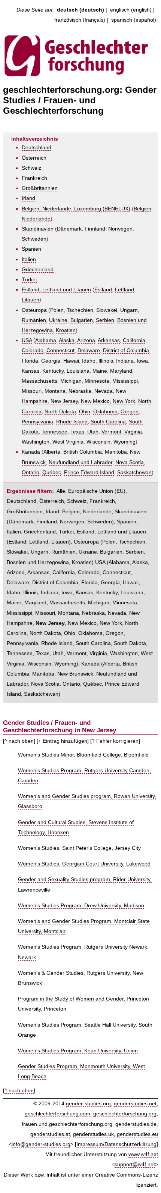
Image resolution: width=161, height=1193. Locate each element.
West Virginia (67, 442)
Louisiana (78, 371)
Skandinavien (38, 229)
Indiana (125, 361)
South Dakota (130, 643)
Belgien (142, 209)
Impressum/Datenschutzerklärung (116, 1144)
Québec (51, 472)
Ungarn (129, 310)
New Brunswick (75, 674)
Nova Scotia (129, 462)
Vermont (111, 432)
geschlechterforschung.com (57, 1114)
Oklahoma (105, 411)
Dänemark (69, 229)
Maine (99, 371)
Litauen (30, 300)
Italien (29, 259)
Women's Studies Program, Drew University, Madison (81, 905)
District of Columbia (126, 350)
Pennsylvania (37, 422)
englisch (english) (131, 10)
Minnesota (97, 381)
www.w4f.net (143, 1154)
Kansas (30, 371)
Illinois (105, 361)
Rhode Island (72, 422)
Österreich (34, 158)
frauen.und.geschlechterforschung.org (67, 1124)
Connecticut (60, 350)
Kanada (31, 452)
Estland (103, 289)
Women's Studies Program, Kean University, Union (78, 1050)
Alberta (51, 452)
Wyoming (124, 442)
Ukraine (58, 320)
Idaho (88, 361)
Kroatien (66, 330)
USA (27, 340)
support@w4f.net (135, 1164)
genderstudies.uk (93, 1134)
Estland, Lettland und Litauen (56, 289)
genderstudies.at (50, 1134)
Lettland (124, 289)
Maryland (121, 371)
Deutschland (36, 147)
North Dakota (60, 411)
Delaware (89, 350)
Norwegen (120, 229)
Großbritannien (40, 188)
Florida (30, 361)
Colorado (32, 350)
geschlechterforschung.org (125, 1114)
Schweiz (31, 168)
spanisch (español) (133, 20)
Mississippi (125, 381)
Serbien (105, 320)
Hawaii (71, 361)
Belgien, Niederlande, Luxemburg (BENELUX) (76, 209)
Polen (57, 310)
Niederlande (36, 219)
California (134, 340)
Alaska (67, 340)
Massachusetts (39, 381)
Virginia (133, 432)
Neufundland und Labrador (80, 462)
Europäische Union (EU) (96, 491)
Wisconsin (98, 442)
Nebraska (80, 391)
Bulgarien (81, 320)
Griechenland (38, 269)
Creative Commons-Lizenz (126, 1175)
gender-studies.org (88, 1103)
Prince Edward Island (89, 472)
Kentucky (53, 371)
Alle (61, 491)
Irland (28, 198)
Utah (92, 432)
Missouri (32, 391)
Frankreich (34, 178)
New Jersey (64, 401)
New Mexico (95, 401)
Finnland (95, 229)
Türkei (29, 279)
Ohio (84, 411)
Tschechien (80, 310)
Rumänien (34, 320)
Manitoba (116, 452)
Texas (77, 432)
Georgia (50, 361)
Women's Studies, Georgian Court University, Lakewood (84, 864)
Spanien (31, 249)
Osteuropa (34, 310)
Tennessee (54, 432)
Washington (35, 442)
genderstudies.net (135, 1103)
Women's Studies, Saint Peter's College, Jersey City (79, 848)
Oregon (130, 411)
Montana (55, 391)
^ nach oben (19, 741)
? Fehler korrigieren (115, 741)
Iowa (142, 361)
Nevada (103, 391)
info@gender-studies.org (41, 1144)
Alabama (45, 340)
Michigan (71, 381)
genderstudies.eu (137, 1134)
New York (124, 401)
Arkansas (109, 340)
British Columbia (82, 452)
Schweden (34, 239)
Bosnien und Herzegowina (38, 562)
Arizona (86, 340)
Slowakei (106, 310)
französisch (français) (79, 20)
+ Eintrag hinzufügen (62, 741)
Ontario (30, 472)
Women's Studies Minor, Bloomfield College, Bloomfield (83, 755)
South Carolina (108, 422)
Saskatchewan (134, 472)
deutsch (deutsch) (80, 10)
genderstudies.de (136, 1124)
